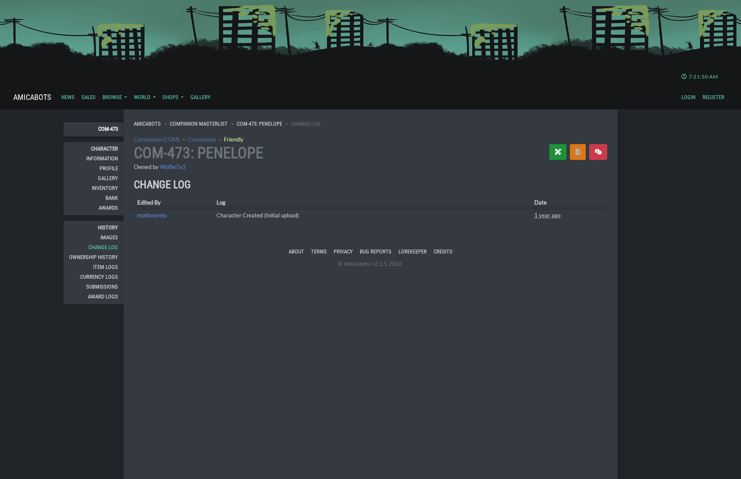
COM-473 (108, 129)
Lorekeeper (412, 251)
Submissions (102, 286)
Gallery (200, 97)
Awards (108, 208)
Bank (111, 198)
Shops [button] (171, 97)
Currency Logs (99, 277)
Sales (88, 97)
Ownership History (93, 257)
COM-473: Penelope (259, 124)
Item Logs (105, 267)
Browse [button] (112, 97)
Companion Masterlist (199, 124)
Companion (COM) (157, 139)
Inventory (105, 188)
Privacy (343, 251)
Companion (202, 139)
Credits (443, 251)
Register (713, 97)
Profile (108, 168)
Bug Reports (376, 251)
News (68, 97)
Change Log (103, 247)
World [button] (142, 97)
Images (109, 237)
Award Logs (103, 296)
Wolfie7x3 (173, 166)
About (296, 251)
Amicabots (32, 97)
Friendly (234, 139)
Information (102, 158)
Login (688, 97)
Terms (319, 251)
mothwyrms (152, 215)
